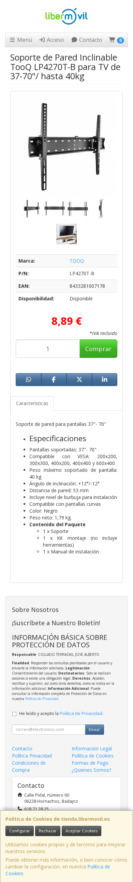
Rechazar (48, 831)
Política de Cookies (93, 755)
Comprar (98, 349)
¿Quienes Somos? (91, 770)
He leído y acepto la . (61, 713)
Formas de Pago (90, 763)
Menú (24, 40)
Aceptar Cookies (81, 831)
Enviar (94, 729)
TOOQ (77, 260)
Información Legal (92, 748)
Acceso (54, 40)
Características (32, 403)
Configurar (19, 831)
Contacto (90, 40)
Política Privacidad (32, 755)
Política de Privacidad (41, 698)
